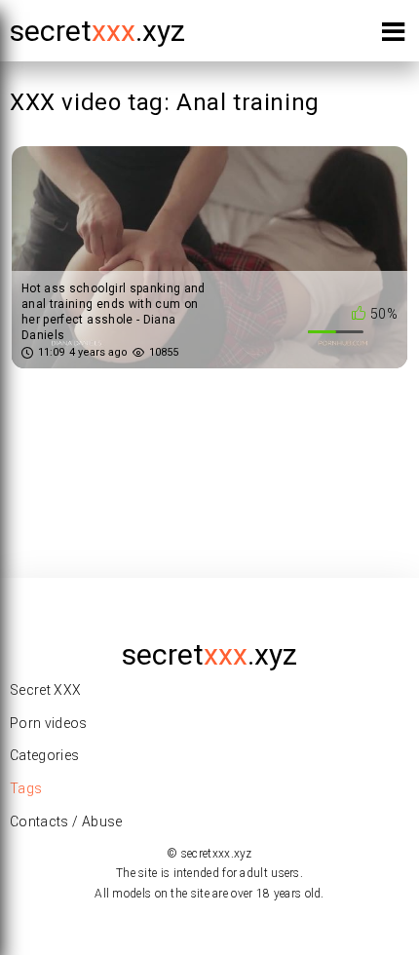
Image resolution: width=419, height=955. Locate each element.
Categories (45, 755)
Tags (26, 788)
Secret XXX (46, 690)
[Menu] (393, 35)
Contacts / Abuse (66, 821)
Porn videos (49, 723)
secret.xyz (97, 31)
